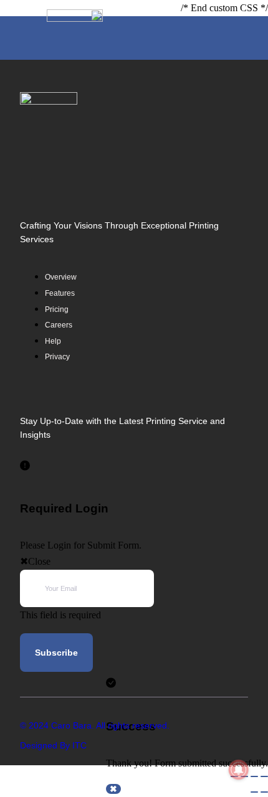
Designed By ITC (53, 745)
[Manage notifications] (239, 770)
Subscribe (56, 653)
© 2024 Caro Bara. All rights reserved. (95, 725)
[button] (243, 38)
